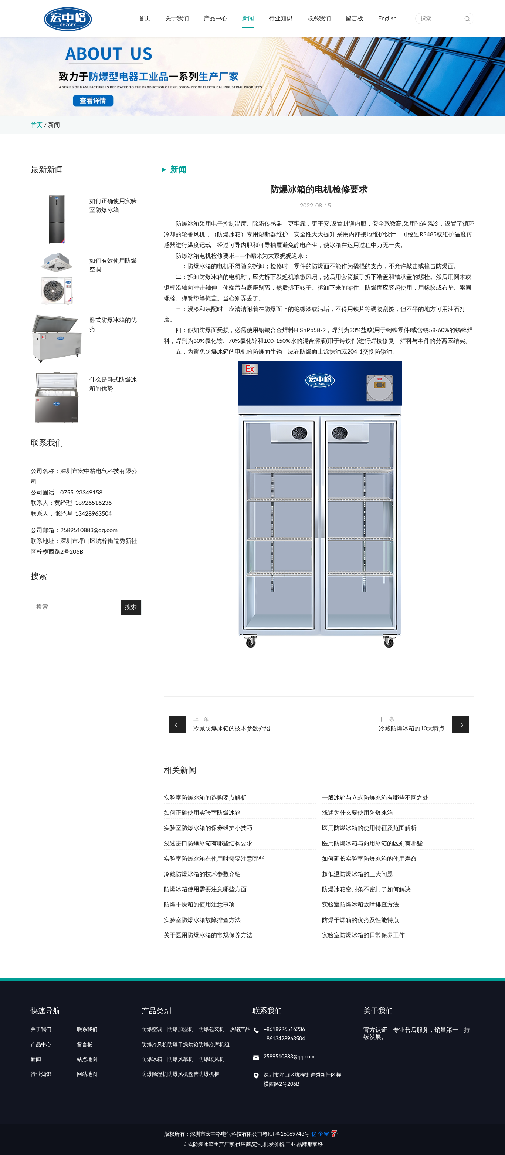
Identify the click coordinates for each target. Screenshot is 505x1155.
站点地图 (87, 1059)
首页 (144, 18)
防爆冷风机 (154, 1044)
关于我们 (177, 18)
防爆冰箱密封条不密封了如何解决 (366, 889)
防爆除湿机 (154, 1074)
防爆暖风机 (211, 1059)
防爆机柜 (209, 1074)
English (387, 18)
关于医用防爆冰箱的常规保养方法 (208, 935)
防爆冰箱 (152, 1059)
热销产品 (240, 1029)
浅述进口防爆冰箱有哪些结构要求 (208, 844)
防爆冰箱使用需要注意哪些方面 (205, 889)
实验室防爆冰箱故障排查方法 (360, 905)
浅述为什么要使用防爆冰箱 (357, 813)
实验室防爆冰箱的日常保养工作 (363, 935)
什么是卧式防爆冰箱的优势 (113, 384)
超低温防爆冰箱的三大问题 (357, 874)
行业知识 (280, 18)
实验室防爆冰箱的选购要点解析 (205, 798)
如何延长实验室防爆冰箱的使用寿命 (369, 859)
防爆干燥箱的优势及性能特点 (360, 920)
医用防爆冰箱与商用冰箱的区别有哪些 (372, 844)
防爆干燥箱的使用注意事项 (199, 905)
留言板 (354, 18)
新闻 (248, 18)
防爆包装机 (211, 1029)
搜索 (131, 607)
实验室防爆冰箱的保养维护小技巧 (208, 828)
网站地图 (87, 1074)
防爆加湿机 (180, 1029)
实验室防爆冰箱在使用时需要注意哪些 (214, 859)
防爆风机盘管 (183, 1074)
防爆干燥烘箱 (183, 1044)
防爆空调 (152, 1029)
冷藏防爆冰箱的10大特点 (412, 729)
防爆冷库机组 (214, 1044)
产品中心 (215, 18)
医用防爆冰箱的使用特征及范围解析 (369, 828)
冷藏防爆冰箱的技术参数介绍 (231, 729)
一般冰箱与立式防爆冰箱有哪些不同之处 (375, 798)
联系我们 (319, 18)
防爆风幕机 (180, 1059)
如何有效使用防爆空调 (113, 265)
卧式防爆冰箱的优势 (113, 324)
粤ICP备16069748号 (285, 1134)
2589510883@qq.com (289, 1057)
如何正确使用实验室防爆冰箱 (113, 205)
